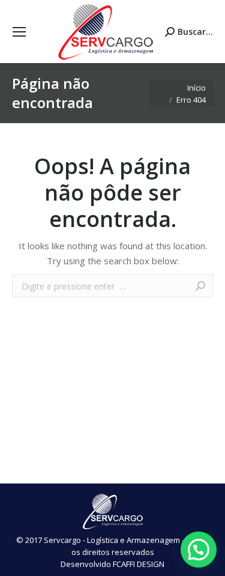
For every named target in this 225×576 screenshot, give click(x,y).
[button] (199, 550)
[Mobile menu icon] (19, 32)
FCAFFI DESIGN (138, 564)
